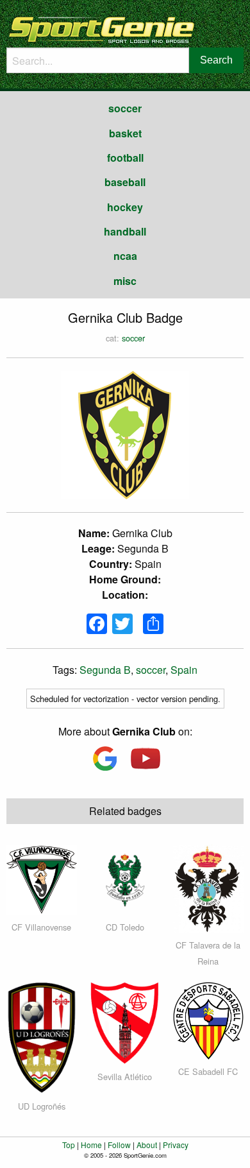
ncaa (125, 255)
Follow (119, 1144)
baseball (125, 182)
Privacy (175, 1144)
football (125, 157)
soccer (125, 108)
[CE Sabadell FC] (208, 1019)
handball (125, 231)
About (147, 1144)
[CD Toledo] (125, 878)
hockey (125, 207)
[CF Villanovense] (41, 878)
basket (125, 133)
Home (91, 1144)
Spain (184, 669)
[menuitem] (125, 108)
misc (125, 280)
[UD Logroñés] (41, 1036)
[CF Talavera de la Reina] (208, 887)
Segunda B (105, 669)
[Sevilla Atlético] (125, 1022)
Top (68, 1144)
